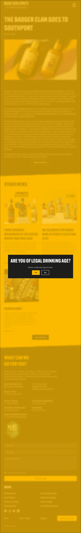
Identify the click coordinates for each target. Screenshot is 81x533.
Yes (35, 272)
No (45, 273)
